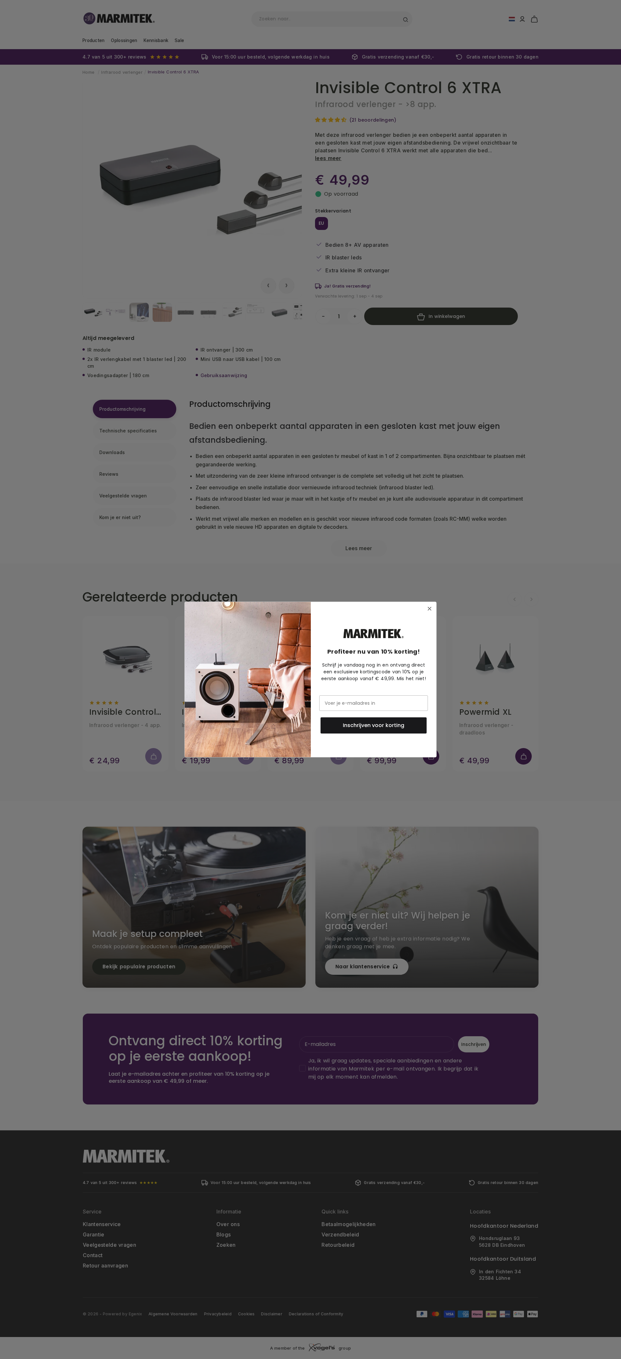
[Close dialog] (429, 609)
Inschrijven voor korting (374, 725)
